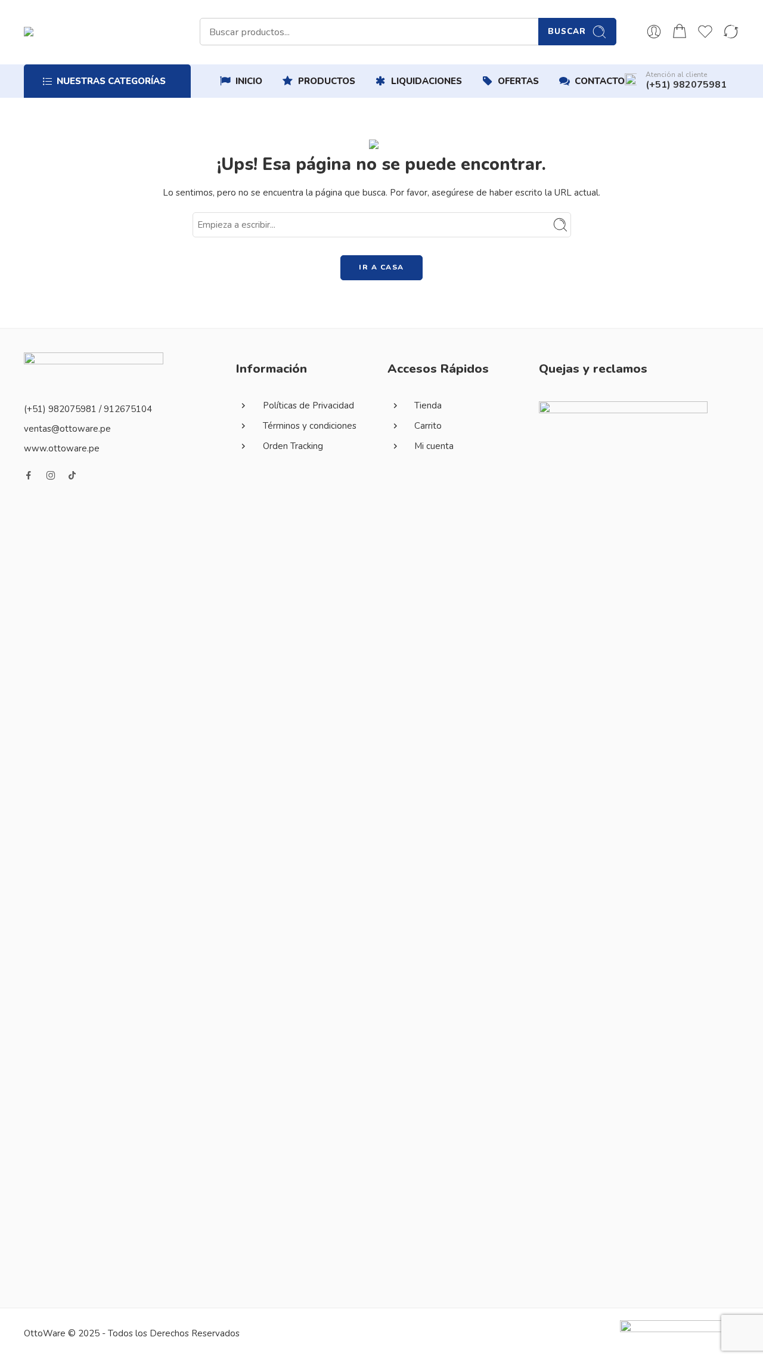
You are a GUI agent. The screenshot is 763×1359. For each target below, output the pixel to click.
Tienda (428, 405)
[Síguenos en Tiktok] (72, 475)
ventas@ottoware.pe (67, 429)
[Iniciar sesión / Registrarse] (654, 31)
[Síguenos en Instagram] (50, 475)
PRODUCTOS (326, 81)
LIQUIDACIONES (426, 81)
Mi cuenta (434, 446)
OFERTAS (518, 81)
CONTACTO (600, 81)
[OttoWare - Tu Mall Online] (131, 31)
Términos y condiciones (309, 426)
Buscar (567, 31)
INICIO (248, 81)
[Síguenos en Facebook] (28, 475)
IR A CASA (381, 267)
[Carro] (679, 31)
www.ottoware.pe (62, 448)
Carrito (428, 426)
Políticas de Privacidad (308, 405)
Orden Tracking (293, 446)
